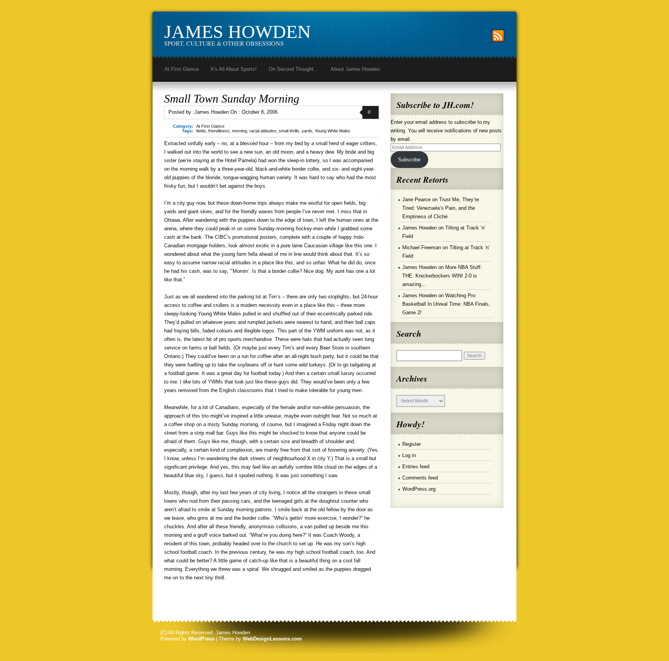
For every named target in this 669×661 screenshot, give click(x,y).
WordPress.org (419, 489)
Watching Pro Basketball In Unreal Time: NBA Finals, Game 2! (446, 304)
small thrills (289, 130)
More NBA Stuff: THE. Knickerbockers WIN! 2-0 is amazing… (442, 275)
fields (201, 130)
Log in (409, 455)
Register (411, 444)
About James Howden (355, 69)
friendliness (219, 130)
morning (239, 130)
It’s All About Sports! (234, 69)
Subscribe (409, 160)
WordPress (201, 639)
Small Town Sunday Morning (231, 98)
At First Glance (182, 69)
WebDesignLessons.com (272, 639)
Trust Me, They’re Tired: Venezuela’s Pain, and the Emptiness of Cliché (440, 208)
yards (307, 130)
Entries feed (415, 466)
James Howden (237, 31)
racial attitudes (262, 130)
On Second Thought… (294, 69)
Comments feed (420, 478)
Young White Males (332, 130)
